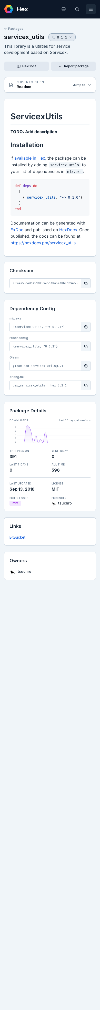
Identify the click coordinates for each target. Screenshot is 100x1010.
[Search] (77, 9)
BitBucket (17, 537)
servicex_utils (24, 37)
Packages (15, 29)
